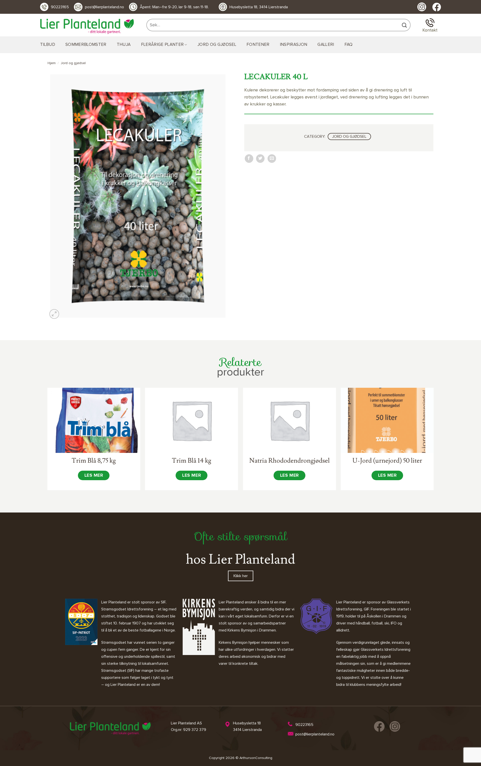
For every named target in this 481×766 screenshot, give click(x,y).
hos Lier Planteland (240, 559)
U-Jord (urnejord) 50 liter (387, 460)
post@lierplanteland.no (104, 7)
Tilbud (47, 45)
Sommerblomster (85, 45)
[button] (54, 314)
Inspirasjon (293, 45)
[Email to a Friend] (272, 158)
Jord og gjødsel (216, 45)
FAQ (348, 45)
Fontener (258, 45)
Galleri (325, 45)
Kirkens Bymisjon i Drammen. (252, 630)
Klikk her (240, 576)
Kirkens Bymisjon (233, 643)
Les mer (93, 475)
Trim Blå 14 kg (191, 460)
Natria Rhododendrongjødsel (289, 460)
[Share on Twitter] (260, 158)
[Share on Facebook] (249, 158)
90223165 (60, 7)
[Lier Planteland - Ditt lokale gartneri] (87, 26)
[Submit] (404, 25)
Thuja (124, 45)
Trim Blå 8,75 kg (94, 460)
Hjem (52, 63)
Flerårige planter (162, 45)
